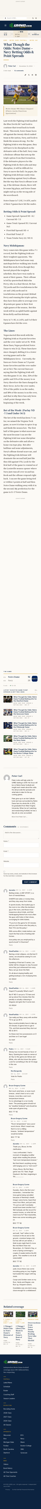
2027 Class (7, 1417)
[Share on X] (29, 75)
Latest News (7, 1383)
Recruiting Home (9, 1409)
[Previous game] (12, 34)
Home (5, 40)
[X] (32, 18)
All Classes (7, 1425)
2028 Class (7, 1413)
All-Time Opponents (10, 1472)
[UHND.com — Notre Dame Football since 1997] (20, 25)
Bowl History (7, 1468)
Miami (23, 1442)
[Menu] (5, 25)
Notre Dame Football (18, 40)
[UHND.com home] (13, 1362)
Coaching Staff (8, 1394)
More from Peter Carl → (19, 817)
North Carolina (8, 1449)
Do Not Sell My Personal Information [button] (23, 1489)
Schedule (6, 1386)
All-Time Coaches (9, 1476)
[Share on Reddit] (36, 75)
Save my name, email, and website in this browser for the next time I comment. (20, 875)
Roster (5, 1390)
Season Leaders (9, 1398)
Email (6, 851)
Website (6, 861)
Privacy (7, 1489)
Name (6, 841)
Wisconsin (7, 1435)
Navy (22, 1439)
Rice (4, 1439)
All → (36, 691)
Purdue (5, 1446)
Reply (11, 945)
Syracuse (24, 1453)
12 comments (19, 70)
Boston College (26, 1446)
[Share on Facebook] (32, 75)
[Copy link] (25, 75)
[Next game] (29, 34)
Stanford (6, 1453)
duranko (12, 890)
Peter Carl (12, 66)
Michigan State (8, 1442)
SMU (22, 1449)
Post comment (30, 882)
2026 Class (7, 1421)
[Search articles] (5, 18)
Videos (5, 1464)
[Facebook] (36, 18)
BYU (22, 1435)
